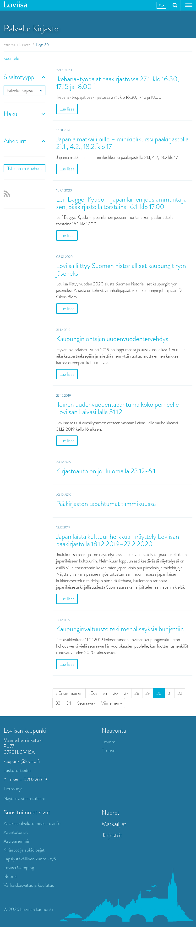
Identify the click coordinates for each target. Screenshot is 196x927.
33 (57, 703)
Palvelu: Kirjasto (20, 90)
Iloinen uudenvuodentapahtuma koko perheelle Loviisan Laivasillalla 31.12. (117, 408)
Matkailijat (114, 824)
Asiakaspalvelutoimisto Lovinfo (32, 823)
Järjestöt (112, 835)
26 (115, 693)
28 (136, 693)
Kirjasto (24, 44)
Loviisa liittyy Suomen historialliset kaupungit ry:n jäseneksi (121, 269)
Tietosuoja (13, 788)
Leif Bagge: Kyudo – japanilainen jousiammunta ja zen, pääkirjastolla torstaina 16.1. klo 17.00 (121, 203)
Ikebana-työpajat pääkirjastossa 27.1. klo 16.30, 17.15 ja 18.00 (117, 82)
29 (147, 693)
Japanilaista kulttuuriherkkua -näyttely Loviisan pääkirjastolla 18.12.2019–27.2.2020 (117, 540)
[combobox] (161, 5)
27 (126, 693)
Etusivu (9, 44)
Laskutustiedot (17, 770)
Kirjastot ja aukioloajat (24, 849)
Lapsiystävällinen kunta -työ (30, 858)
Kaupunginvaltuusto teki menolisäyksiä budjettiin (120, 629)
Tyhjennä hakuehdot (24, 168)
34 (68, 703)
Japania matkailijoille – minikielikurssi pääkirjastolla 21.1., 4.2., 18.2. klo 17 (122, 142)
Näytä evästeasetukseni (24, 798)
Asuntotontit (16, 832)
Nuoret (10, 876)
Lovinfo (108, 741)
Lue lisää (67, 109)
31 (169, 693)
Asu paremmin (17, 841)
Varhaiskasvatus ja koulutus (29, 885)
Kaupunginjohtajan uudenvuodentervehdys (112, 339)
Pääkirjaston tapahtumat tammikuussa (106, 504)
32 (179, 693)
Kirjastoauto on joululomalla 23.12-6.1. (106, 471)
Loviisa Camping (19, 867)
